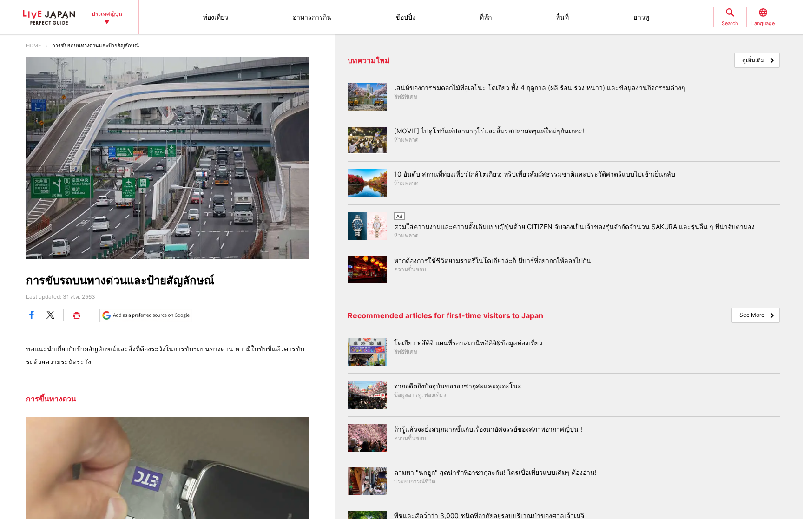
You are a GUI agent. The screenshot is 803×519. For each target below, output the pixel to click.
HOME (33, 45)
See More (751, 314)
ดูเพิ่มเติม (753, 60)
